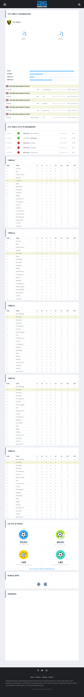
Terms (32, 677)
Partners (38, 677)
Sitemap (44, 677)
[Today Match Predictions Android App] (38, 585)
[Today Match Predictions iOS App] (45, 585)
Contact (50, 677)
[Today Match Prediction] (42, 4)
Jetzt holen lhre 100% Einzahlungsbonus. (42, 569)
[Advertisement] (42, 56)
